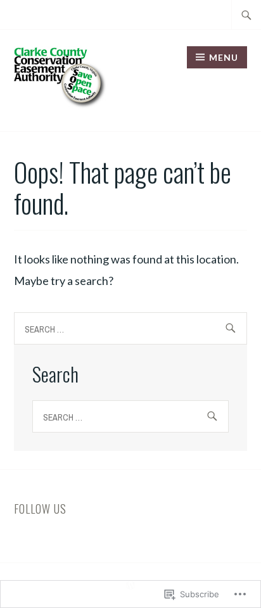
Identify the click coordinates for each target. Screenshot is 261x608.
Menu (223, 57)
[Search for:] (246, 14)
